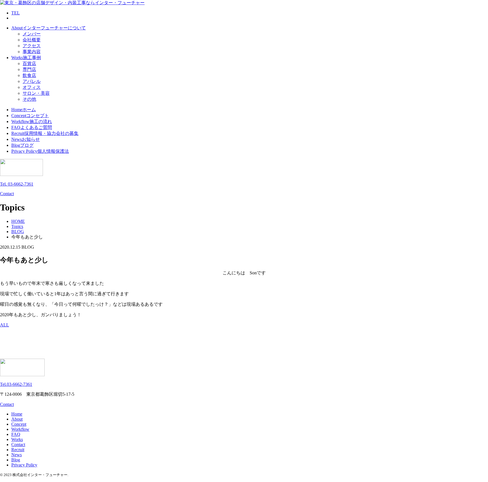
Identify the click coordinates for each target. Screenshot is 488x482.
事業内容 (32, 51)
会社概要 (32, 39)
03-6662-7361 (16, 384)
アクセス (32, 45)
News (16, 454)
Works (17, 439)
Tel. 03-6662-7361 (16, 184)
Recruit (17, 449)
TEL (15, 12)
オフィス (32, 87)
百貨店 (29, 63)
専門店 (29, 69)
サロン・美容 (36, 93)
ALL (4, 324)
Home (16, 414)
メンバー (32, 33)
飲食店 (29, 75)
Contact (7, 193)
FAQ (15, 434)
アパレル (32, 81)
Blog (15, 459)
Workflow (20, 429)
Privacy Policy (24, 464)
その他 (29, 99)
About (17, 419)
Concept (18, 424)
